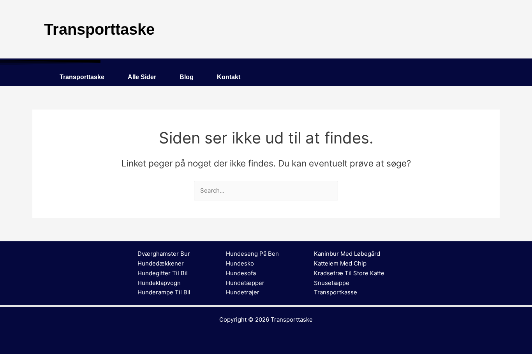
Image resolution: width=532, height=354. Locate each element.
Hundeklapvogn (159, 283)
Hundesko (240, 263)
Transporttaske (82, 77)
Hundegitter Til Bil (162, 273)
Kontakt (228, 77)
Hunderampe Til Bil (163, 292)
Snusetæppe (331, 283)
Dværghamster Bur (163, 253)
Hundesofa (241, 273)
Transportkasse (335, 292)
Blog (187, 77)
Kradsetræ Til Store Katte (349, 273)
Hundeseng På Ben (252, 253)
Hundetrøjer (242, 292)
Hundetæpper (245, 283)
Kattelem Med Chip (340, 263)
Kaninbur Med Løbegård (347, 253)
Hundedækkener (160, 263)
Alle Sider (142, 77)
